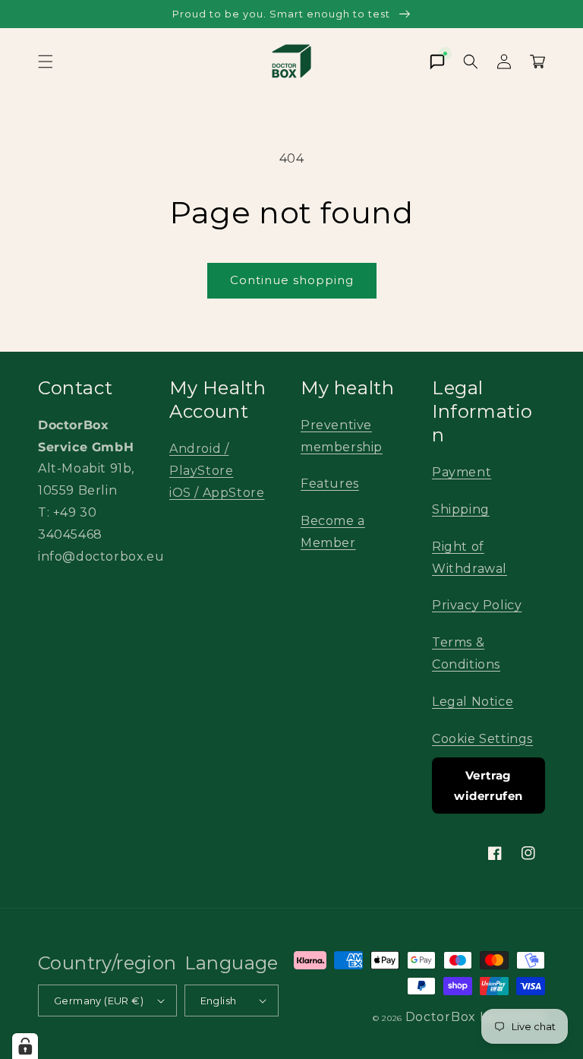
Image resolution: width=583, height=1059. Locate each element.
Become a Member (333, 532)
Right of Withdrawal (469, 557)
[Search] (470, 61)
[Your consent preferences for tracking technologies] (25, 1046)
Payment (461, 472)
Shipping (461, 509)
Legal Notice (472, 701)
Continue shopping (292, 280)
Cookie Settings (482, 739)
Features (330, 483)
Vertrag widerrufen (488, 785)
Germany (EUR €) (98, 1000)
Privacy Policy (477, 605)
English (218, 1000)
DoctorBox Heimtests (475, 1017)
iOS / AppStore (216, 492)
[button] (45, 61)
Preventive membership (342, 436)
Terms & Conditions (466, 653)
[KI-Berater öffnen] (437, 61)
